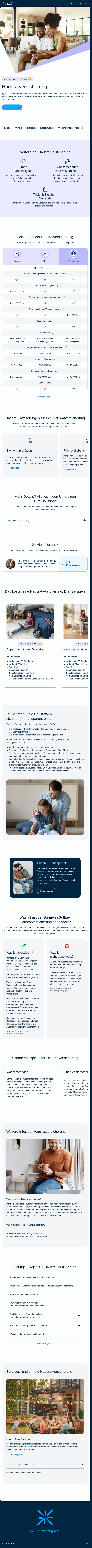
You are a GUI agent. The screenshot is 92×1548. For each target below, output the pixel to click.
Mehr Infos (27, 181)
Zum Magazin (15, 1454)
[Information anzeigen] (69, 273)
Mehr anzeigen (43, 397)
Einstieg (7, 128)
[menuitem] (71, 3)
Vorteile (18, 128)
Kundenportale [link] (46, 891)
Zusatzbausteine (47, 128)
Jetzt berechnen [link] (12, 107)
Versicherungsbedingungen (70, 128)
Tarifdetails (31, 128)
